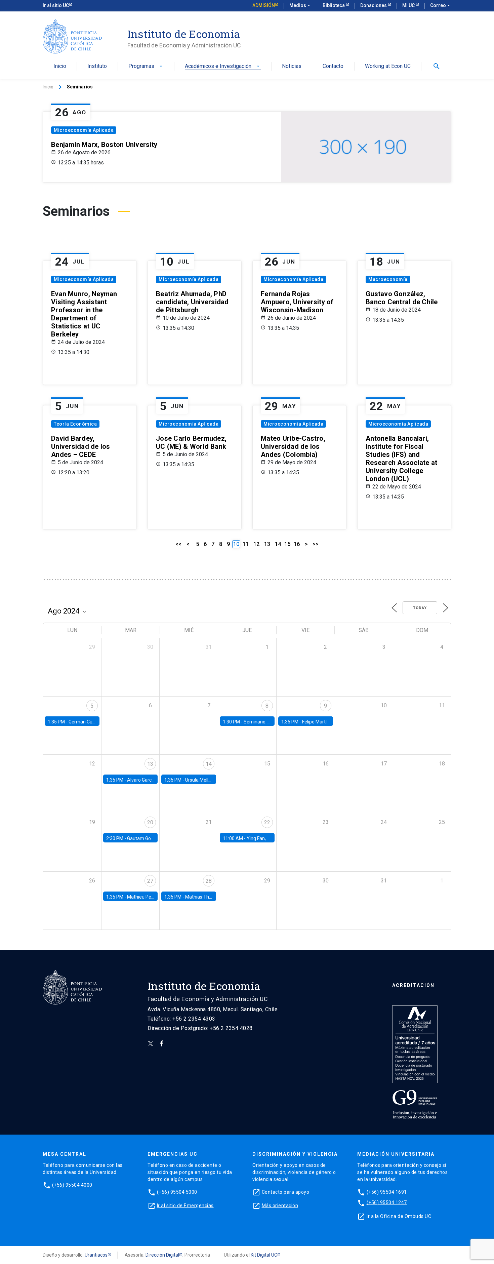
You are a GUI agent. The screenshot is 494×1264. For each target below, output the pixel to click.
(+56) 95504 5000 (177, 1191)
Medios (300, 5)
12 (256, 544)
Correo (440, 5)
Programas (146, 66)
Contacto (333, 66)
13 (267, 544)
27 (150, 881)
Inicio (59, 66)
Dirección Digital (162, 1255)
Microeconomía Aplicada (84, 130)
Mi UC (409, 5)
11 (246, 544)
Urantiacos (96, 1255)
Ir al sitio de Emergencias (185, 1205)
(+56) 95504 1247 (387, 1202)
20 (150, 822)
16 (297, 544)
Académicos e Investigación (223, 66)
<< (178, 544)
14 (278, 544)
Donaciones (374, 5)
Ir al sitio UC (56, 5)
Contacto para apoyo (286, 1191)
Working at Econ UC (388, 66)
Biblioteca (334, 5)
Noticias (291, 66)
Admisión (263, 5)
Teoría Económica (75, 424)
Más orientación (280, 1205)
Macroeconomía (388, 279)
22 (267, 822)
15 (287, 544)
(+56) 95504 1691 (387, 1191)
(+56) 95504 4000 (72, 1184)
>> (316, 544)
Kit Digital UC (264, 1255)
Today (420, 608)
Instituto (97, 66)
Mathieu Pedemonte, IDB (153, 897)
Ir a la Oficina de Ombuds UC (399, 1216)
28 (209, 881)
